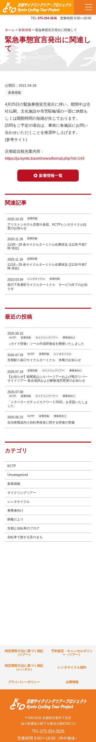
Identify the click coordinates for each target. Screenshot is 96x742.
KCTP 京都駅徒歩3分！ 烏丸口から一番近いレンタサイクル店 (37, 7)
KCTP (11, 466)
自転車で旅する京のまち (25, 537)
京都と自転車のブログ (23, 528)
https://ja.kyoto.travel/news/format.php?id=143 (44, 158)
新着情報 (14, 92)
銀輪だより (15, 519)
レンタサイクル (18, 501)
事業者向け (15, 510)
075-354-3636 (47, 18)
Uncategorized (17, 475)
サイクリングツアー (21, 492)
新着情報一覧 (51, 175)
